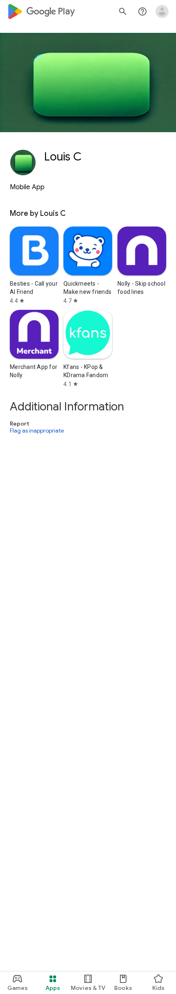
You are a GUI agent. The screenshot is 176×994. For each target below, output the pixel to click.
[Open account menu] (162, 11)
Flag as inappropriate (37, 430)
